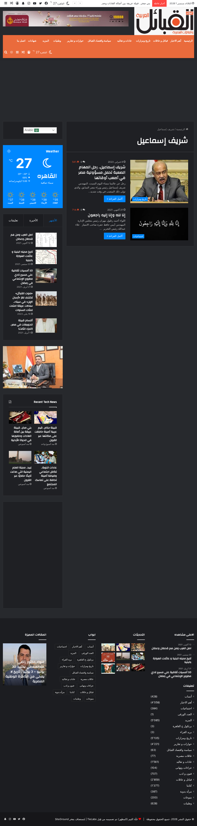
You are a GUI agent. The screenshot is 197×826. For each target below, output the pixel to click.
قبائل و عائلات (160, 40)
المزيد (46, 40)
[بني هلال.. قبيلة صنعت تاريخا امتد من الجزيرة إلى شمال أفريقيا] (138, 647)
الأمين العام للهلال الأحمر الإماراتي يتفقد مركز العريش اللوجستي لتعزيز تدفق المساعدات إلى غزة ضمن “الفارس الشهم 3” (25, 671)
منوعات (187, 797)
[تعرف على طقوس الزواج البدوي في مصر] (123, 667)
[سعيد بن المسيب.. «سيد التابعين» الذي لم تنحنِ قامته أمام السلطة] (108, 668)
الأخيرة (33, 220)
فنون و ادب (185, 773)
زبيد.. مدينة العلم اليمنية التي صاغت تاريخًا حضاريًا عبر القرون (20, 474)
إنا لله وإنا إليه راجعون (106, 214)
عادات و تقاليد (124, 40)
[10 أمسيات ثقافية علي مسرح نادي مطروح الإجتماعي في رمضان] (46, 275)
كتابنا (189, 785)
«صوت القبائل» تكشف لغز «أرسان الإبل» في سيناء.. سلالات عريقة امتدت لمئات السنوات (21, 301)
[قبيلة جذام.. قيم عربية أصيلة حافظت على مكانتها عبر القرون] (45, 417)
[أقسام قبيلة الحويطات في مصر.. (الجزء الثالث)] (46, 325)
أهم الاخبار (175, 40)
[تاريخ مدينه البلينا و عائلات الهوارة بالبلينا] (46, 257)
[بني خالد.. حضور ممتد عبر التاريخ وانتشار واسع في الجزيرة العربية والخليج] (108, 657)
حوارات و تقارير (75, 40)
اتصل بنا (21, 40)
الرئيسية (188, 40)
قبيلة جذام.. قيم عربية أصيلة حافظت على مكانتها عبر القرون (46, 434)
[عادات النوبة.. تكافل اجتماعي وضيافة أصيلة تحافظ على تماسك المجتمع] (45, 457)
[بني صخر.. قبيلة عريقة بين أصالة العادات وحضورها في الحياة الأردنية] (20, 417)
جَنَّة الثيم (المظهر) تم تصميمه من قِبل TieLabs (112, 819)
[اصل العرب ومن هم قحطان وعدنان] (46, 240)
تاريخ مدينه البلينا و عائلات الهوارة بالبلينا (22, 256)
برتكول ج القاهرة (182, 726)
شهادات (32, 40)
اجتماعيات (186, 708)
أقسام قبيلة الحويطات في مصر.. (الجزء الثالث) (21, 324)
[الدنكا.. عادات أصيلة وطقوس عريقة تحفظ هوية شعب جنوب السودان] (108, 647)
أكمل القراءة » (115, 198)
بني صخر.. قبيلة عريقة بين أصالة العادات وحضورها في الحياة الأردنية (114, 3)
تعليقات (13, 220)
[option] (24, 664)
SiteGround (62, 819)
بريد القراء (186, 732)
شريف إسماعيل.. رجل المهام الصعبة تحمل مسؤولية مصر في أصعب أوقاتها (101, 172)
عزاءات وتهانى (183, 767)
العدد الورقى (185, 714)
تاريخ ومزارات (143, 40)
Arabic (29, 130)
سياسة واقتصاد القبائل (99, 40)
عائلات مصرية (184, 755)
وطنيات (57, 40)
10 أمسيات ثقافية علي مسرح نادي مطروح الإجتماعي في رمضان (22, 277)
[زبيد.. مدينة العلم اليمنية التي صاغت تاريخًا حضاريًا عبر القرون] (20, 457)
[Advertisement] (98, 89)
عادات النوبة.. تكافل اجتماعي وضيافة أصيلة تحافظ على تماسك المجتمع (46, 476)
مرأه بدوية (186, 791)
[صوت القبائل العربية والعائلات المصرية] (164, 22)
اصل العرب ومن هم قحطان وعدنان (22, 236)
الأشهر (53, 220)
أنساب (188, 696)
